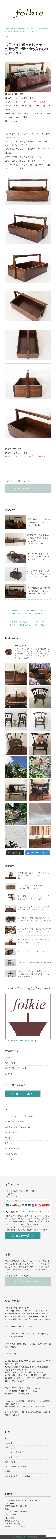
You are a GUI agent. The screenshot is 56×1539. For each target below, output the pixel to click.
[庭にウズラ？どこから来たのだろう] (16, 814)
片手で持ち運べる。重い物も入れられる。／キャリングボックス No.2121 (38, 522)
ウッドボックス (11, 1132)
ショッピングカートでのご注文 (17, 1476)
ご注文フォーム (11, 1057)
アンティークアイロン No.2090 (31, 952)
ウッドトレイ (10, 1138)
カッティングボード (13, 1149)
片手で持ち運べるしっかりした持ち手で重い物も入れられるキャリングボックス (27, 623)
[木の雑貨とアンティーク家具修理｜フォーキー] (28, 11)
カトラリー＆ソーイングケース (17, 1127)
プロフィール (19, 1526)
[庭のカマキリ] (40, 767)
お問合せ (8, 1074)
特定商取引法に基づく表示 (15, 1068)
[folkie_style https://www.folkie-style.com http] (16, 674)
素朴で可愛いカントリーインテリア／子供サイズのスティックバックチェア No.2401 (34, 875)
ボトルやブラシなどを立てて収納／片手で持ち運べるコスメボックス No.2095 (38, 574)
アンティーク (10, 1159)
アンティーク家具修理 (14, 1452)
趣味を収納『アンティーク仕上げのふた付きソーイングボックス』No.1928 (29, 612)
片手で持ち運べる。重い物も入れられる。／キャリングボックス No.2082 (38, 591)
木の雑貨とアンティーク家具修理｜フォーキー (28, 1537)
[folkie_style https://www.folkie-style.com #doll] (40, 744)
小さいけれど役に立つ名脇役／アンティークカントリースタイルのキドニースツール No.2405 (34, 973)
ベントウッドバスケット (15, 1122)
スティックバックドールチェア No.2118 (34, 963)
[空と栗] (16, 767)
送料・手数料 (10, 1063)
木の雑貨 (8, 1443)
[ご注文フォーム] (23, 1092)
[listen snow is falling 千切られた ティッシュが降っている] (16, 837)
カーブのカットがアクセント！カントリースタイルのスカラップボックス (38, 556)
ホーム (7, 1438)
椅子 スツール (11, 1143)
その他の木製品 (11, 1154)
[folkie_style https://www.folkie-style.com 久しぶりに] (40, 814)
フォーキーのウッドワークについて (19, 1116)
